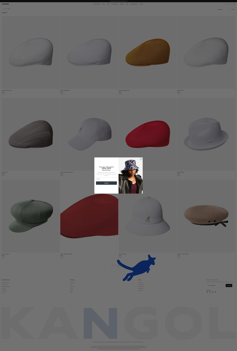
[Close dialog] (141, 159)
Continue (106, 183)
